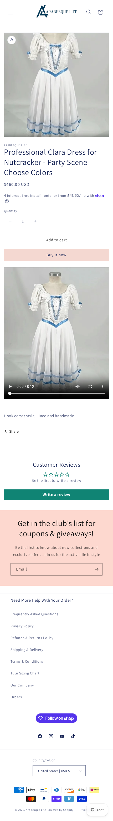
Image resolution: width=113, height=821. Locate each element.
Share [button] (14, 431)
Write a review (56, 494)
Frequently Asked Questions (35, 614)
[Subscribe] (96, 569)
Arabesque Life (36, 810)
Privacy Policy (22, 626)
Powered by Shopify (60, 810)
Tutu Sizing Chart (25, 673)
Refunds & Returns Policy (32, 637)
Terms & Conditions (27, 661)
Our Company (22, 685)
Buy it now (56, 254)
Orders (16, 697)
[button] (10, 12)
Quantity (10, 211)
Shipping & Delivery (27, 649)
